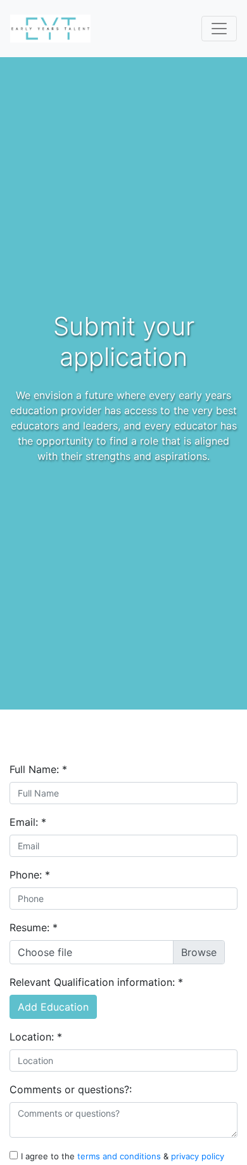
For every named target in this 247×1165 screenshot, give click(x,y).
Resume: (34, 927)
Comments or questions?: (71, 1089)
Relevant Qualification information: (96, 982)
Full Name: (38, 769)
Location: (36, 1036)
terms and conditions (120, 1156)
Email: (28, 822)
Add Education (53, 1006)
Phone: (30, 874)
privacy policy (197, 1156)
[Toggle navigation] (219, 28)
